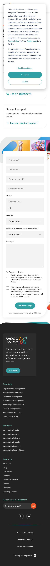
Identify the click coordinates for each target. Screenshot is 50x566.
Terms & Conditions (25, 546)
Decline (25, 82)
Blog (5, 468)
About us (7, 464)
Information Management (13, 400)
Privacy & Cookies (25, 539)
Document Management (13, 396)
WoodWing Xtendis (11, 442)
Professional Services (12, 412)
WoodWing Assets (11, 434)
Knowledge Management (13, 404)
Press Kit (7, 487)
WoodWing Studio (11, 430)
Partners (6, 476)
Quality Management (12, 408)
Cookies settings (25, 68)
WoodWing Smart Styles (13, 450)
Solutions (7, 384)
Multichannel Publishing (13, 392)
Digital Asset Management (14, 388)
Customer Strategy (11, 416)
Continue (25, 75)
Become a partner (10, 480)
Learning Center (10, 491)
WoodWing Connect (11, 446)
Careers (6, 483)
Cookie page (32, 41)
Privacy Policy (13, 41)
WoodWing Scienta (11, 438)
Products (7, 425)
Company (7, 459)
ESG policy (7, 472)
